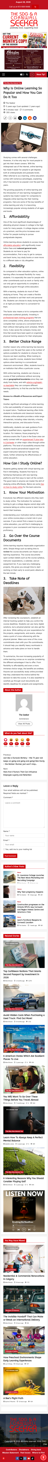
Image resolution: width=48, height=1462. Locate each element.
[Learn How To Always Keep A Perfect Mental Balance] (24, 1120)
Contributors (11, 1449)
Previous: (24, 759)
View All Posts (24, 724)
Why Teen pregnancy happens (9, 892)
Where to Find (38, 1453)
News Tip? (41, 74)
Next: (20, 772)
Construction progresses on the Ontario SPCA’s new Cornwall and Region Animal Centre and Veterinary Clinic (9, 906)
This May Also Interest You (12, 83)
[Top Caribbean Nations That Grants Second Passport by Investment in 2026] (24, 954)
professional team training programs (18, 317)
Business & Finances (12, 1310)
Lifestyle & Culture (12, 1351)
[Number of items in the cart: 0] (35, 7)
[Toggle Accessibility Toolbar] (43, 1457)
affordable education (12, 245)
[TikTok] (32, 1458)
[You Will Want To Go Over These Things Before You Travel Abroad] (24, 1080)
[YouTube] (28, 1458)
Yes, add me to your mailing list (18, 849)
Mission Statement (10, 1453)
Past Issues (25, 1453)
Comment (8, 797)
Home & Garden (11, 1270)
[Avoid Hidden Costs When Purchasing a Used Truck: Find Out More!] (24, 998)
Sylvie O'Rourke (10, 1401)
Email (6, 840)
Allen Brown (9, 981)
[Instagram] (25, 1458)
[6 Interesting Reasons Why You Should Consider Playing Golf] (24, 1161)
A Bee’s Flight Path (13, 1398)
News (19, 872)
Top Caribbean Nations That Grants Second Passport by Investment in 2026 (22, 974)
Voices (19, 889)
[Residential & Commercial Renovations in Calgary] (24, 1259)
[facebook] (17, 1458)
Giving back (36, 1449)
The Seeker (10, 103)
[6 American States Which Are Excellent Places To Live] (24, 1039)
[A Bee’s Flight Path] (24, 1381)
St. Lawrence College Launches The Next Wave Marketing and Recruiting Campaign (9, 877)
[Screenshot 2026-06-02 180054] (24, 59)
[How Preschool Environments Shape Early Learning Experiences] (24, 1340)
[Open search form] (27, 74)
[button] (3, 74)
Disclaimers (24, 1449)
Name (6, 831)
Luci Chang (8, 1364)
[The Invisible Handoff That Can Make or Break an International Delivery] (24, 1300)
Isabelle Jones (9, 1144)
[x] (21, 1458)
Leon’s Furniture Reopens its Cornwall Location (9, 921)
